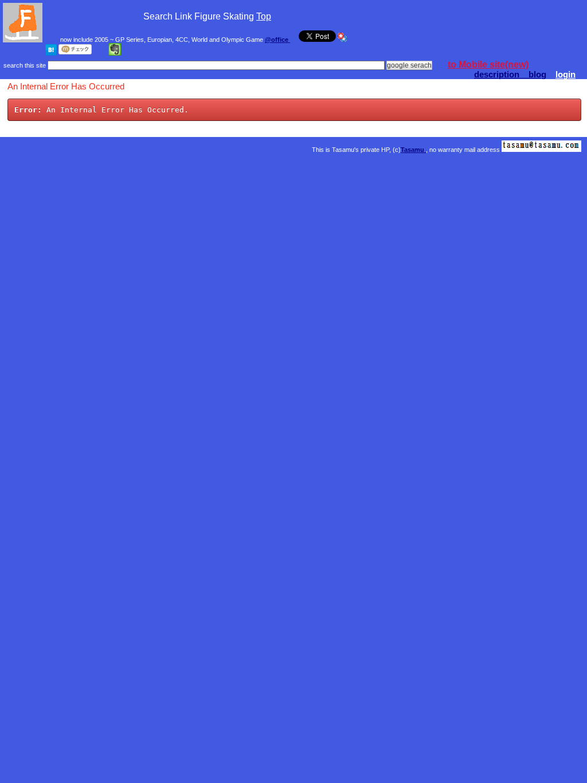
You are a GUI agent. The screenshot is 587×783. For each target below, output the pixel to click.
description (501, 74)
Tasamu (413, 149)
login (565, 74)
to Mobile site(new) (488, 64)
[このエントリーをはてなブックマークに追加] (51, 53)
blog (537, 74)
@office (277, 39)
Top (263, 16)
